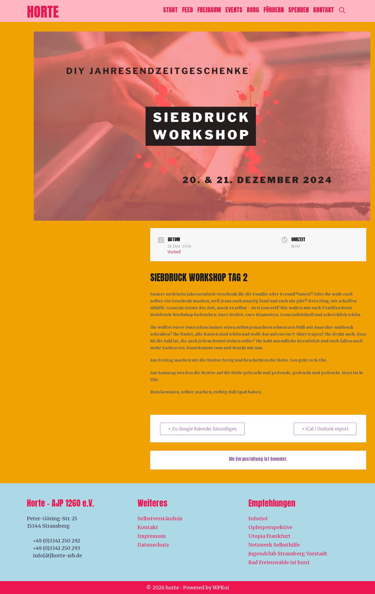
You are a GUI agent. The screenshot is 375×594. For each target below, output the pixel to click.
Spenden (298, 9)
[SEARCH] (342, 9)
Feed (187, 9)
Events (233, 9)
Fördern (274, 9)
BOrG (253, 9)
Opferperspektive (270, 527)
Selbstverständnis (160, 518)
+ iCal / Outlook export (325, 428)
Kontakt (323, 9)
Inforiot (258, 518)
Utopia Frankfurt (269, 536)
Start (170, 9)
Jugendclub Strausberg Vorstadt (287, 553)
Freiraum (209, 9)
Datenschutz (153, 545)
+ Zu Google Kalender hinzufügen (202, 428)
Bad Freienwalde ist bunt (279, 562)
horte (43, 11)
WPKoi (220, 587)
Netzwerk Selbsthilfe (274, 545)
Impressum (152, 536)
